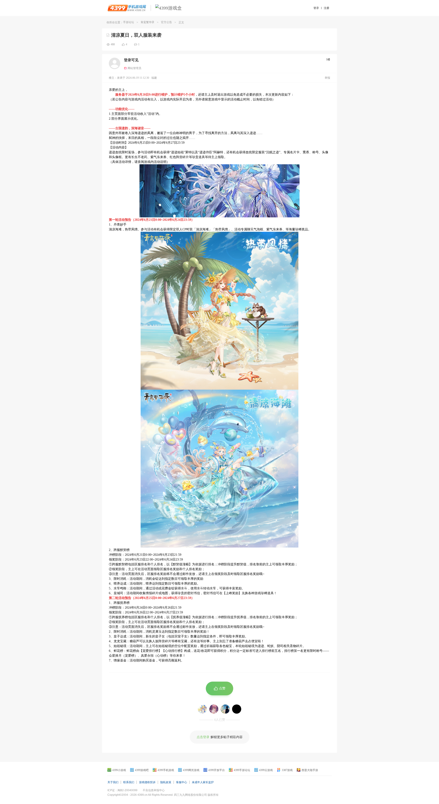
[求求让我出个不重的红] (225, 709)
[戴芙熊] (202, 709)
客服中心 (181, 782)
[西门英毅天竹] (236, 709)
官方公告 (166, 22)
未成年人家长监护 (203, 782)
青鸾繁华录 (147, 22)
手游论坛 (128, 22)
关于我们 (112, 782)
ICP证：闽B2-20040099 (122, 790)
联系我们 (128, 782)
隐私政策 (165, 782)
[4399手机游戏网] (126, 8)
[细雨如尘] (213, 709)
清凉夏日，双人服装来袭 (136, 35)
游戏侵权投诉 (147, 782)
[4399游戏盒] (168, 8)
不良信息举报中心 (154, 790)
